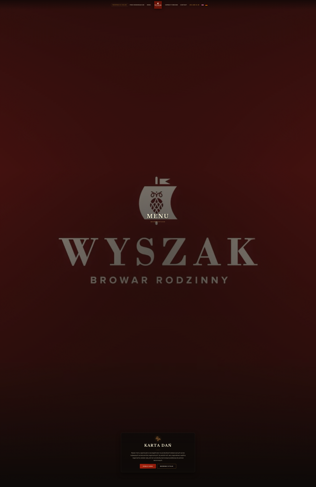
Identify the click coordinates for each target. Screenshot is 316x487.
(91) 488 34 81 (194, 5)
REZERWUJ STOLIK (166, 466)
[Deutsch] (206, 5)
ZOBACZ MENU (148, 466)
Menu (149, 5)
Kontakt (183, 5)
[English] (202, 5)
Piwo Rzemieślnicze (137, 5)
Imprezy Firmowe (171, 5)
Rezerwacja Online (119, 5)
